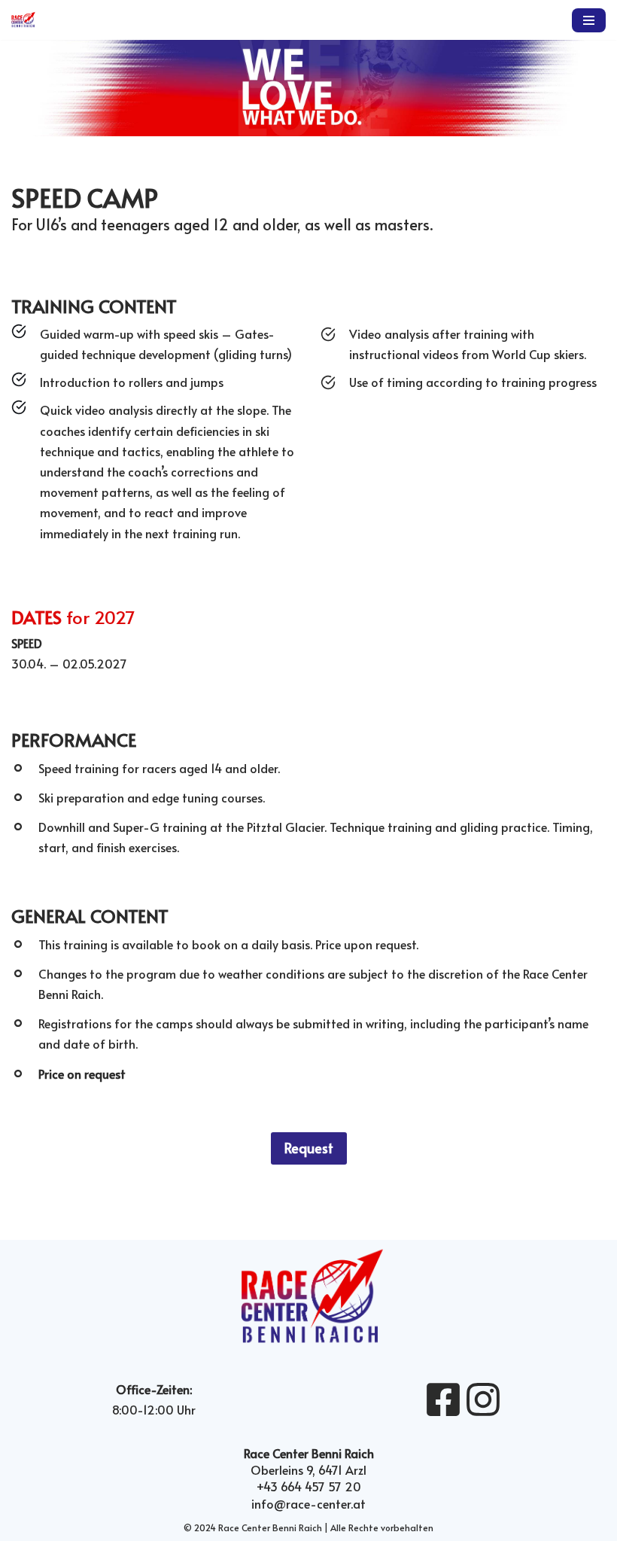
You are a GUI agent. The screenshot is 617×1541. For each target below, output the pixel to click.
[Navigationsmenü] (589, 20)
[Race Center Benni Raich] (23, 20)
